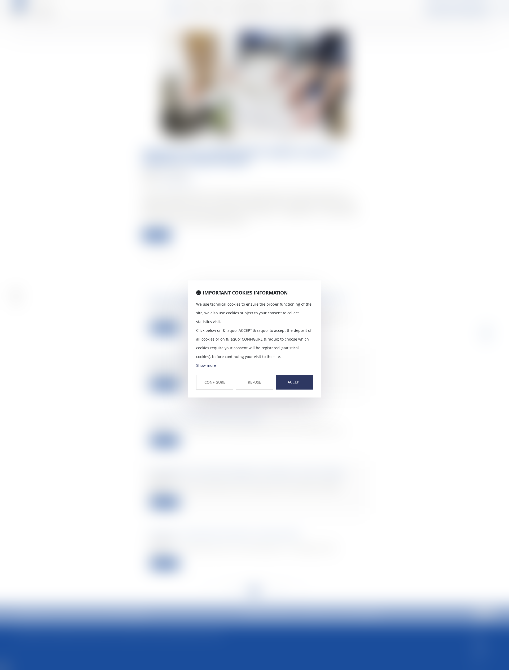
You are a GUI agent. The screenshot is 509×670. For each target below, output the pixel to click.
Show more (206, 365)
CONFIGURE (214, 382)
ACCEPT (294, 382)
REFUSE (254, 382)
